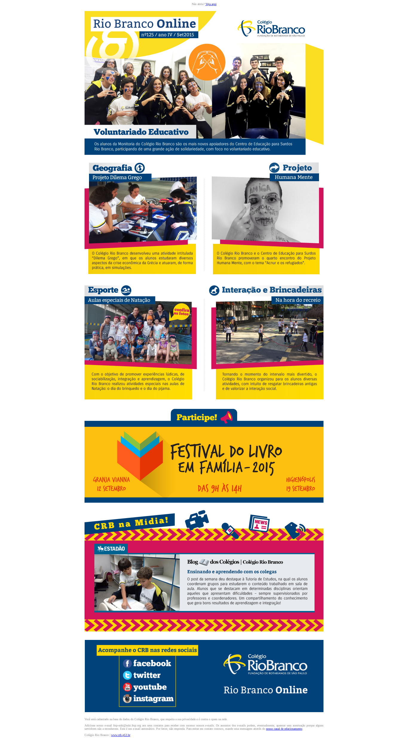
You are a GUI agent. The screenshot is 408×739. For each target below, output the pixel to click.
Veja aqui (211, 4)
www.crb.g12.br (120, 735)
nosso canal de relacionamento (284, 728)
